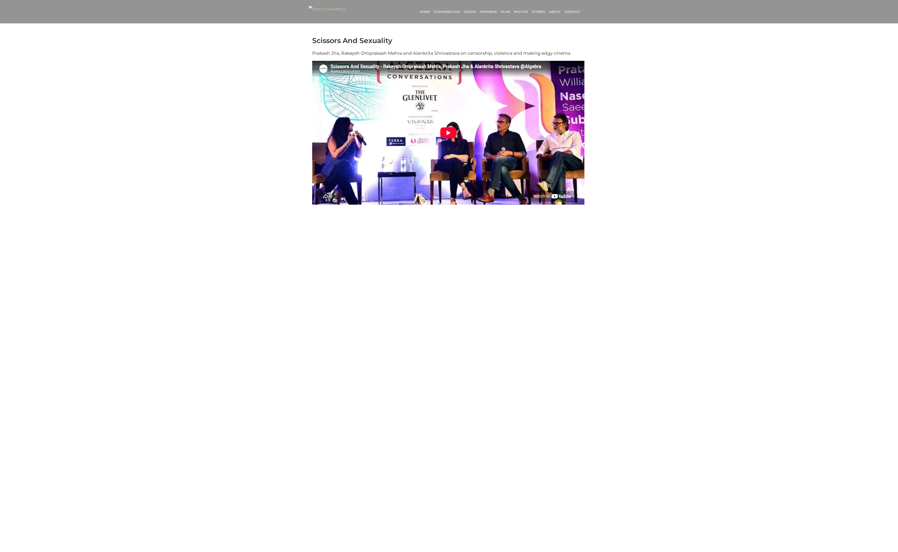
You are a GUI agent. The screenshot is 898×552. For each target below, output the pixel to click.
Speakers (488, 12)
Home (425, 12)
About (555, 12)
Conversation (447, 12)
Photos (521, 12)
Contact (572, 12)
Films (505, 12)
